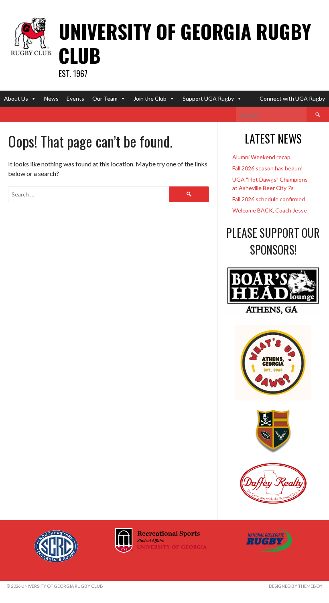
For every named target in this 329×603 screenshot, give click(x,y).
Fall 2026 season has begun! (267, 168)
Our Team (105, 98)
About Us (16, 98)
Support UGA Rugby (208, 98)
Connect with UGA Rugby (292, 98)
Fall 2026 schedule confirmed (268, 199)
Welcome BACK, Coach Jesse (269, 210)
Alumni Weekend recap (261, 157)
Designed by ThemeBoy (296, 586)
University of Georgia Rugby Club (185, 43)
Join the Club (150, 98)
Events (75, 98)
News (51, 98)
